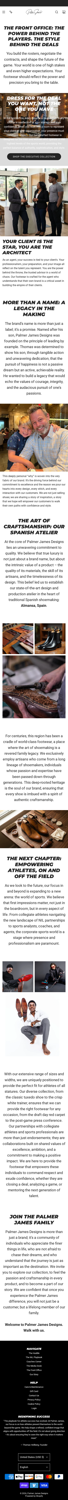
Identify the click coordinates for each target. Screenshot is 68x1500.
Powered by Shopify (34, 1496)
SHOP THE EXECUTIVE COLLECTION (34, 156)
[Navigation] (3, 12)
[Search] (56, 12)
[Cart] (64, 12)
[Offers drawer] (11, 12)
